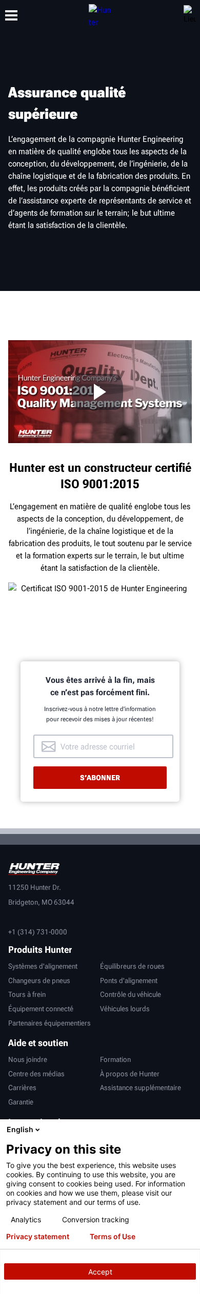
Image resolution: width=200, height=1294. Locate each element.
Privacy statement (37, 1237)
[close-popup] (189, 1129)
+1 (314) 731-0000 (37, 932)
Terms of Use (112, 1237)
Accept (100, 1271)
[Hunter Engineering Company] (100, 15)
